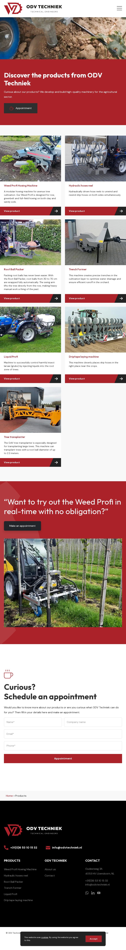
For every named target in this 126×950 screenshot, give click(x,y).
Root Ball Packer (13, 882)
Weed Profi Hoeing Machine (20, 869)
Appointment (24, 108)
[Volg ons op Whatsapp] (87, 893)
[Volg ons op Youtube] (98, 893)
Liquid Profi (10, 894)
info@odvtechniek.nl (67, 848)
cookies (44, 937)
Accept (93, 939)
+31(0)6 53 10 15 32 (23, 848)
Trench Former (12, 888)
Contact (50, 875)
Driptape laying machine (18, 900)
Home (9, 795)
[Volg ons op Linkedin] (92, 893)
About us (50, 869)
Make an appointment (22, 526)
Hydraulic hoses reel (16, 875)
